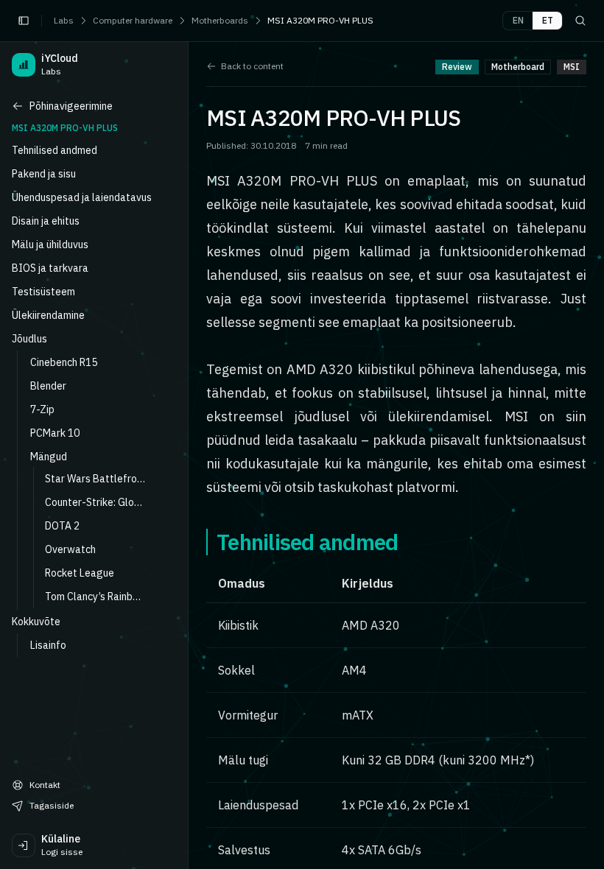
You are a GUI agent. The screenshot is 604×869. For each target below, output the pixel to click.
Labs (64, 20)
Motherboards (220, 20)
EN (518, 20)
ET (547, 20)
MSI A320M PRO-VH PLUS (320, 20)
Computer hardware (132, 20)
